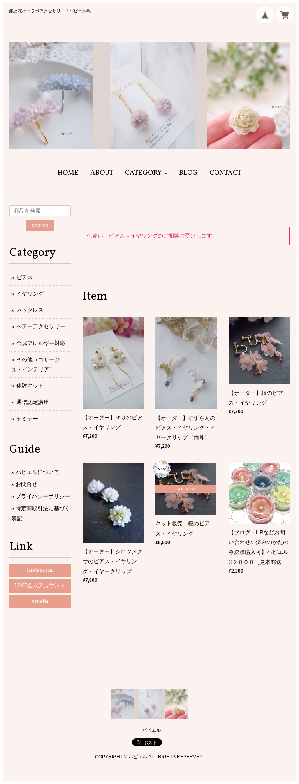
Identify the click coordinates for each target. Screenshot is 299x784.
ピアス (24, 277)
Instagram (40, 570)
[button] (146, 173)
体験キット (30, 385)
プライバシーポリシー (43, 496)
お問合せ (26, 484)
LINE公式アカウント (40, 586)
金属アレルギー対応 (40, 343)
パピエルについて (37, 472)
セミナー (27, 419)
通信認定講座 (32, 402)
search (40, 225)
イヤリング (30, 294)
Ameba (40, 601)
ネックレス (30, 310)
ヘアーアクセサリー (40, 326)
